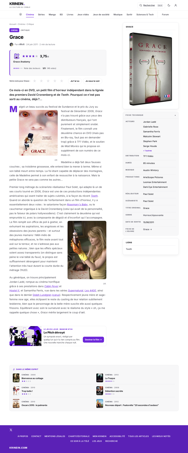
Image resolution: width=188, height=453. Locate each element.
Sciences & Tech (145, 14)
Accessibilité (117, 436)
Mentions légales (55, 436)
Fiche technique (134, 115)
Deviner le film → (93, 339)
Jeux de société (101, 14)
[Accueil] (20, 14)
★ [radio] (35, 81)
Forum (165, 14)
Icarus (55, 294)
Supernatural (75, 290)
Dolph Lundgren (42, 294)
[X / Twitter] (10, 429)
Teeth (94, 195)
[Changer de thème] (169, 5)
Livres (70, 14)
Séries (41, 14)
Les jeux (97, 441)
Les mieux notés (161, 436)
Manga (52, 14)
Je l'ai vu (74, 81)
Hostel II (14, 290)
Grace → (147, 229)
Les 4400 (90, 290)
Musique (118, 14)
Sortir (129, 14)
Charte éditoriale (78, 436)
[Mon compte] (176, 5)
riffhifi (22, 44)
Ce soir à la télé (79, 441)
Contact (36, 436)
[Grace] (151, 69)
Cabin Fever (51, 286)
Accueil (12, 24)
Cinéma (30, 14)
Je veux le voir (92, 81)
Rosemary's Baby (77, 204)
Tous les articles (138, 436)
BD (61, 14)
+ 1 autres (147, 151)
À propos (23, 436)
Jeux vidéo (83, 14)
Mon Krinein (99, 436)
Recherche (111, 441)
